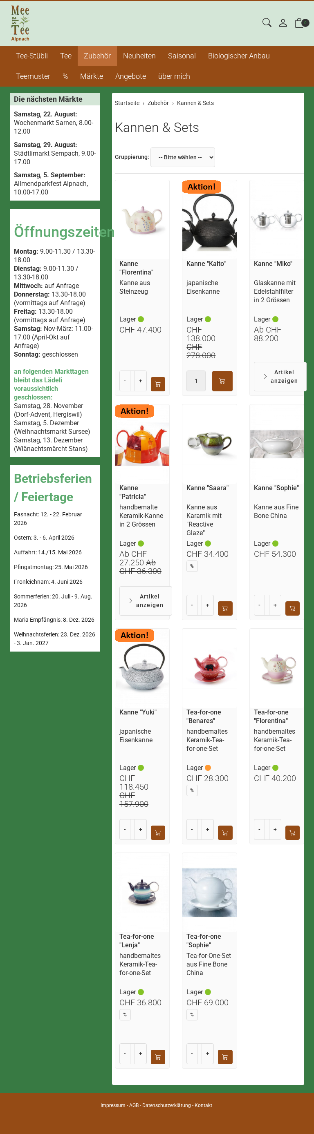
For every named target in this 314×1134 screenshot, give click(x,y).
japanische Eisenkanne (203, 287)
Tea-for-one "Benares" (203, 716)
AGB (134, 1105)
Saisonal (182, 55)
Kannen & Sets (157, 127)
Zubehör (97, 55)
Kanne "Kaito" (206, 264)
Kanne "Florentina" (136, 268)
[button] (266, 23)
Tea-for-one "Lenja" (136, 941)
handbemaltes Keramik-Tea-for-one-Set (207, 740)
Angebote (130, 76)
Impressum (113, 1105)
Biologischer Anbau (239, 55)
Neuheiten (139, 55)
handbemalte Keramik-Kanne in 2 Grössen (141, 515)
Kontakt (203, 1105)
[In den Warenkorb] (158, 384)
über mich (174, 76)
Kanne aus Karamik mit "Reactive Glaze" (204, 520)
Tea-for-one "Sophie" (203, 941)
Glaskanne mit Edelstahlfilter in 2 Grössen (275, 291)
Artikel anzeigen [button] (284, 376)
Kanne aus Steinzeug (134, 287)
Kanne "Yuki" (138, 712)
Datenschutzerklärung (166, 1105)
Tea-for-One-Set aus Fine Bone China (208, 964)
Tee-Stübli (32, 55)
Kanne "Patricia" (132, 492)
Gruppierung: (132, 157)
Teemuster (33, 76)
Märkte (91, 76)
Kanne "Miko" (273, 264)
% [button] (192, 566)
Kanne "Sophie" (276, 488)
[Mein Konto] (283, 23)
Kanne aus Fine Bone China (276, 511)
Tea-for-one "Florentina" (271, 716)
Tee (66, 55)
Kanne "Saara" (207, 488)
